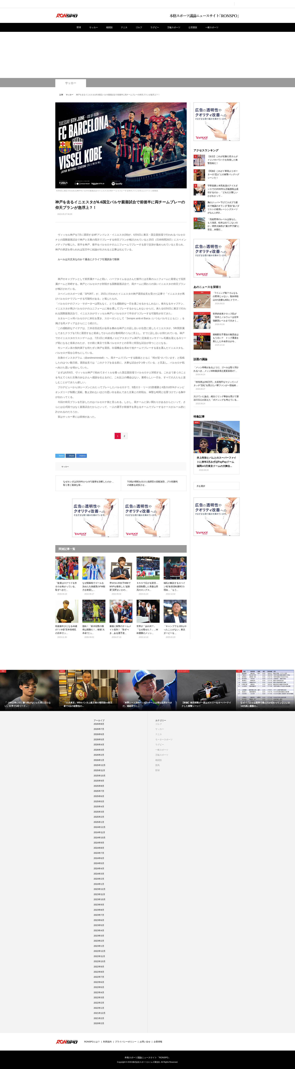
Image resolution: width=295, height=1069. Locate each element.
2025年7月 (99, 791)
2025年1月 (99, 822)
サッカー (93, 27)
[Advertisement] (147, 54)
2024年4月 (99, 868)
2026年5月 (99, 739)
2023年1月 (99, 946)
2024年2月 (99, 879)
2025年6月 (99, 796)
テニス (124, 27)
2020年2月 (99, 1023)
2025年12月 (99, 765)
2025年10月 (99, 775)
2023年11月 (99, 894)
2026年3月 (99, 750)
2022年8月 (99, 972)
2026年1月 (99, 760)
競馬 (157, 765)
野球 (79, 27)
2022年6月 (99, 982)
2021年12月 (99, 1013)
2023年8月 (99, 910)
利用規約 (107, 1041)
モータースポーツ (164, 739)
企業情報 (158, 1041)
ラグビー (154, 27)
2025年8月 (99, 786)
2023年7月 (99, 915)
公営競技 (193, 27)
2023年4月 (99, 930)
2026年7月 (99, 729)
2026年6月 (99, 734)
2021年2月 (99, 1018)
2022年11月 (99, 956)
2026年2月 (99, 755)
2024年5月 (99, 863)
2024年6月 (99, 858)
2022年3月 (99, 997)
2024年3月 (99, 873)
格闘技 (109, 27)
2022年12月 (99, 951)
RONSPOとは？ (92, 1041)
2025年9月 (99, 780)
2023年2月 (99, 941)
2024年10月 (99, 837)
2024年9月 (99, 842)
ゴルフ (139, 27)
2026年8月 (99, 724)
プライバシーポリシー (125, 1041)
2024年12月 (99, 827)
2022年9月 (99, 966)
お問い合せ (145, 1041)
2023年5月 (99, 925)
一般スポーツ (211, 27)
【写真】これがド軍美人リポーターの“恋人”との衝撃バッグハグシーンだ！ (223, 174)
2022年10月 (99, 961)
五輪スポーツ (173, 27)
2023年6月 (99, 920)
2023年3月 (99, 935)
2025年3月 (99, 812)
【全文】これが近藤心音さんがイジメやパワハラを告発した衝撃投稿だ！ (223, 160)
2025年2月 (99, 817)
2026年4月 (99, 744)
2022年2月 (99, 1002)
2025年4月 (99, 806)
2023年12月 (99, 889)
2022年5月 (99, 987)
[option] (29, 690)
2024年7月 (99, 853)
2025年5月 (99, 801)
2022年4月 (99, 992)
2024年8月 (99, 848)
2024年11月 (99, 832)
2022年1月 (99, 1008)
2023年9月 (99, 904)
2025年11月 (99, 770)
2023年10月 (99, 899)
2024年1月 (99, 884)
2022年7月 (99, 977)
